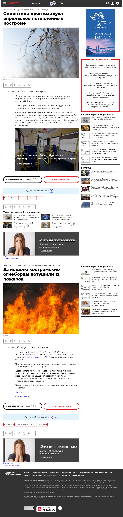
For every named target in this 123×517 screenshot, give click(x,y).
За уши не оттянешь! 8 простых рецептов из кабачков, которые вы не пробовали (106, 127)
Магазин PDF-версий (69, 473)
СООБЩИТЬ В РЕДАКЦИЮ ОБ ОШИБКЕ (72, 475)
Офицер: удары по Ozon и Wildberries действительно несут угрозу (105, 203)
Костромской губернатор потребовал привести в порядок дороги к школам (100, 95)
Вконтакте (20, 392)
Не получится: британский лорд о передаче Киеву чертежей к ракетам (104, 180)
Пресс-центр (54, 473)
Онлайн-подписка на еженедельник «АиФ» (96, 473)
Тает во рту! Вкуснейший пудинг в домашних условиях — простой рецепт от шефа (104, 311)
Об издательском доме (33, 475)
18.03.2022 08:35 (9, 10)
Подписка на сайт (40, 473)
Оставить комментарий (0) (61, 179)
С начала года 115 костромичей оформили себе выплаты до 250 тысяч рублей (64, 225)
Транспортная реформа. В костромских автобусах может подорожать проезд (25, 225)
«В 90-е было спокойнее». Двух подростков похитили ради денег (104, 271)
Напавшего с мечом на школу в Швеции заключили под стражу (103, 172)
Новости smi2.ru (11, 258)
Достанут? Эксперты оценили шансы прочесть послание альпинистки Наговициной (105, 287)
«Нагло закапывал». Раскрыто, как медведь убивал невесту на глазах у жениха (105, 279)
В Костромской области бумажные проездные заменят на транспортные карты (46, 157)
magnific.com (8, 335)
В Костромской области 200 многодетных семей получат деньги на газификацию (62, 217)
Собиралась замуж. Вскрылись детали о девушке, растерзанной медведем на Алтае (104, 151)
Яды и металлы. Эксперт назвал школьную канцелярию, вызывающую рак (103, 303)
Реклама (27, 473)
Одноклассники (23, 397)
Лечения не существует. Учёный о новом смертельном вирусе (104, 119)
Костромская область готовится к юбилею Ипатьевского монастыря (100, 66)
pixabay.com (8, 79)
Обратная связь (50, 475)
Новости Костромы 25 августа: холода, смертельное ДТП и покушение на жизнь (100, 105)
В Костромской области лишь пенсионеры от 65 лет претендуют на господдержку (26, 217)
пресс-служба (33, 357)
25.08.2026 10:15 (9, 266)
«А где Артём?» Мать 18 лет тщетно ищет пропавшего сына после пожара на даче (105, 135)
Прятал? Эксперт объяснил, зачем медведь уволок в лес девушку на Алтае (104, 159)
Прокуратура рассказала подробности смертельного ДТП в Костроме (100, 76)
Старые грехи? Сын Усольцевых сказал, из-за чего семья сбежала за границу (105, 143)
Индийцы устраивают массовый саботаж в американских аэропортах (105, 196)
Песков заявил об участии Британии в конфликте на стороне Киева (104, 188)
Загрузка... (8, 256)
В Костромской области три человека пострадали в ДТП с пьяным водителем (100, 85)
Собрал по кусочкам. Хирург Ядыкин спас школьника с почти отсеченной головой (105, 295)
